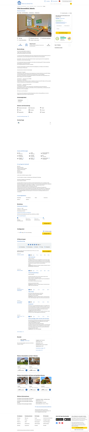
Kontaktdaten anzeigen (58, 47)
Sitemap (18, 425)
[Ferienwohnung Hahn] (22, 380)
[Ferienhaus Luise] (34, 380)
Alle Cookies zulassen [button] (79, 427)
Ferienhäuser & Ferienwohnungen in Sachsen (24, 399)
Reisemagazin (37, 421)
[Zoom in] (50, 122)
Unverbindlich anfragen (63, 32)
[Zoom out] (50, 124)
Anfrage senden (47, 223)
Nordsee (18, 418)
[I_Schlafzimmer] (34, 25)
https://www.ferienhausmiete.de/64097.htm (44, 406)
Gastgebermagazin (46, 419)
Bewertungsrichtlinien (20, 251)
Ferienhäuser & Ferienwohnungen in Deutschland (25, 398)
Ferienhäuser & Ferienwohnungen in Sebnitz (24, 403)
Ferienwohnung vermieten (67, 1)
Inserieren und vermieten (47, 418)
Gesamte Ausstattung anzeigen (22, 116)
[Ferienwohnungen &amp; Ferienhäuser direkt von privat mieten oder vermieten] (25, 3)
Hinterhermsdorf (22, 190)
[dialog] (79, 423)
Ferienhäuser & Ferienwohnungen (21, 6)
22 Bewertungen (27, 340)
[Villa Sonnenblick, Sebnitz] (22, 361)
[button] (79, 429)
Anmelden (48, 1)
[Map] (34, 135)
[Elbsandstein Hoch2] (46, 380)
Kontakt (36, 425)
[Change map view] (18, 123)
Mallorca (18, 421)
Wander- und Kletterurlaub (45, 399)
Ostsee (18, 419)
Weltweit (19, 423)
